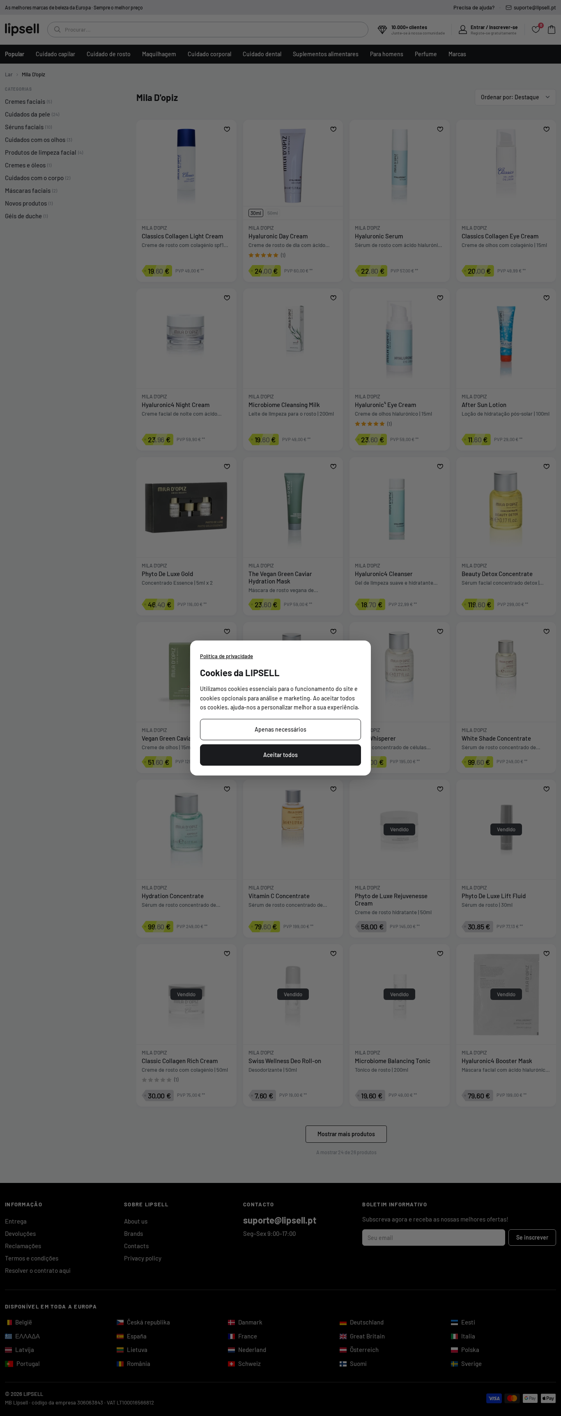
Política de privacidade (226, 656)
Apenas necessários (280, 729)
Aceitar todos (280, 754)
